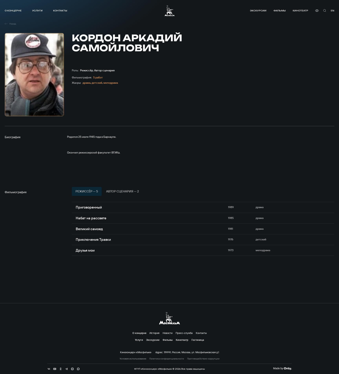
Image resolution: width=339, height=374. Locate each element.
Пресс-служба (184, 332)
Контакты (60, 10)
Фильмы (279, 10)
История (154, 332)
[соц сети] (48, 368)
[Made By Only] (282, 368)
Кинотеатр (300, 10)
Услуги (37, 10)
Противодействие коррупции (203, 358)
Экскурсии (258, 10)
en (332, 10)
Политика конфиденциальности (166, 358)
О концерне (13, 10)
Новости (167, 332)
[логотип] (170, 10)
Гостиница (197, 339)
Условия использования (133, 358)
